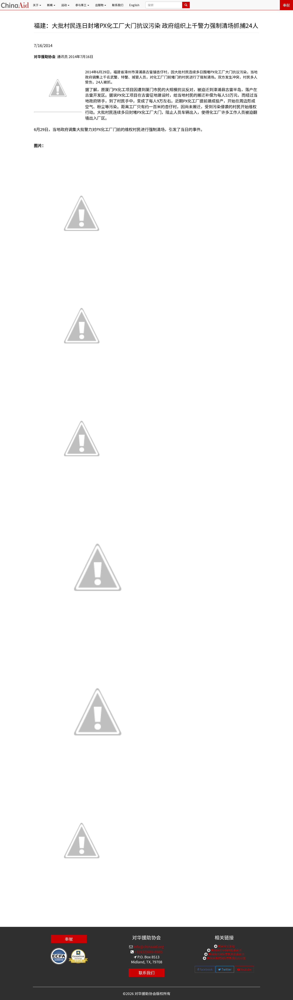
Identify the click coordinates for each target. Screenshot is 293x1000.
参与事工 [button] (81, 5)
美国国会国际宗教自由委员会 (225, 954)
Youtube (245, 969)
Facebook (205, 969)
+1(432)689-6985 (148, 951)
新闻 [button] (50, 5)
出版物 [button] (99, 5)
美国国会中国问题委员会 (226, 950)
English (134, 5)
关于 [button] (36, 5)
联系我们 (117, 5)
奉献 (286, 5)
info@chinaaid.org (148, 946)
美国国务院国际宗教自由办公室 (226, 958)
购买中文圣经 (226, 946)
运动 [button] (64, 5)
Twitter (226, 969)
